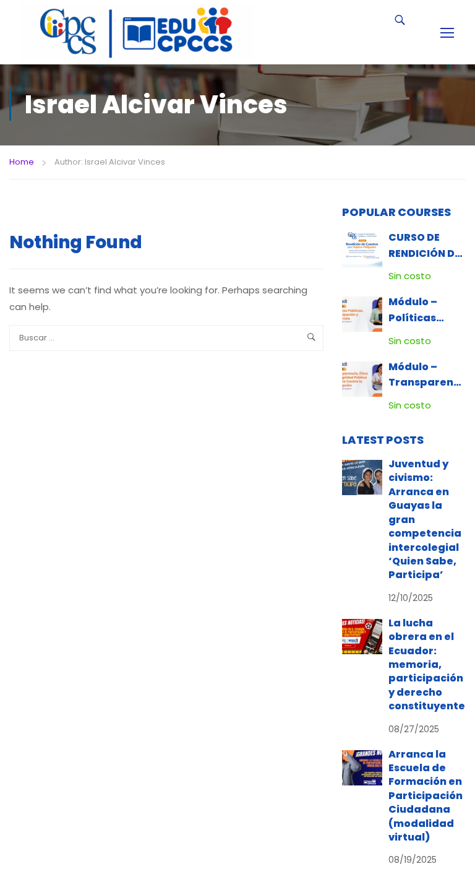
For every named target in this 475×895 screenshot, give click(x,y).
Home (21, 162)
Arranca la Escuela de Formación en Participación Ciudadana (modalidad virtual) (425, 795)
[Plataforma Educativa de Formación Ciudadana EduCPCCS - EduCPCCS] (136, 32)
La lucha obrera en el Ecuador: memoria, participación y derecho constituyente (426, 664)
